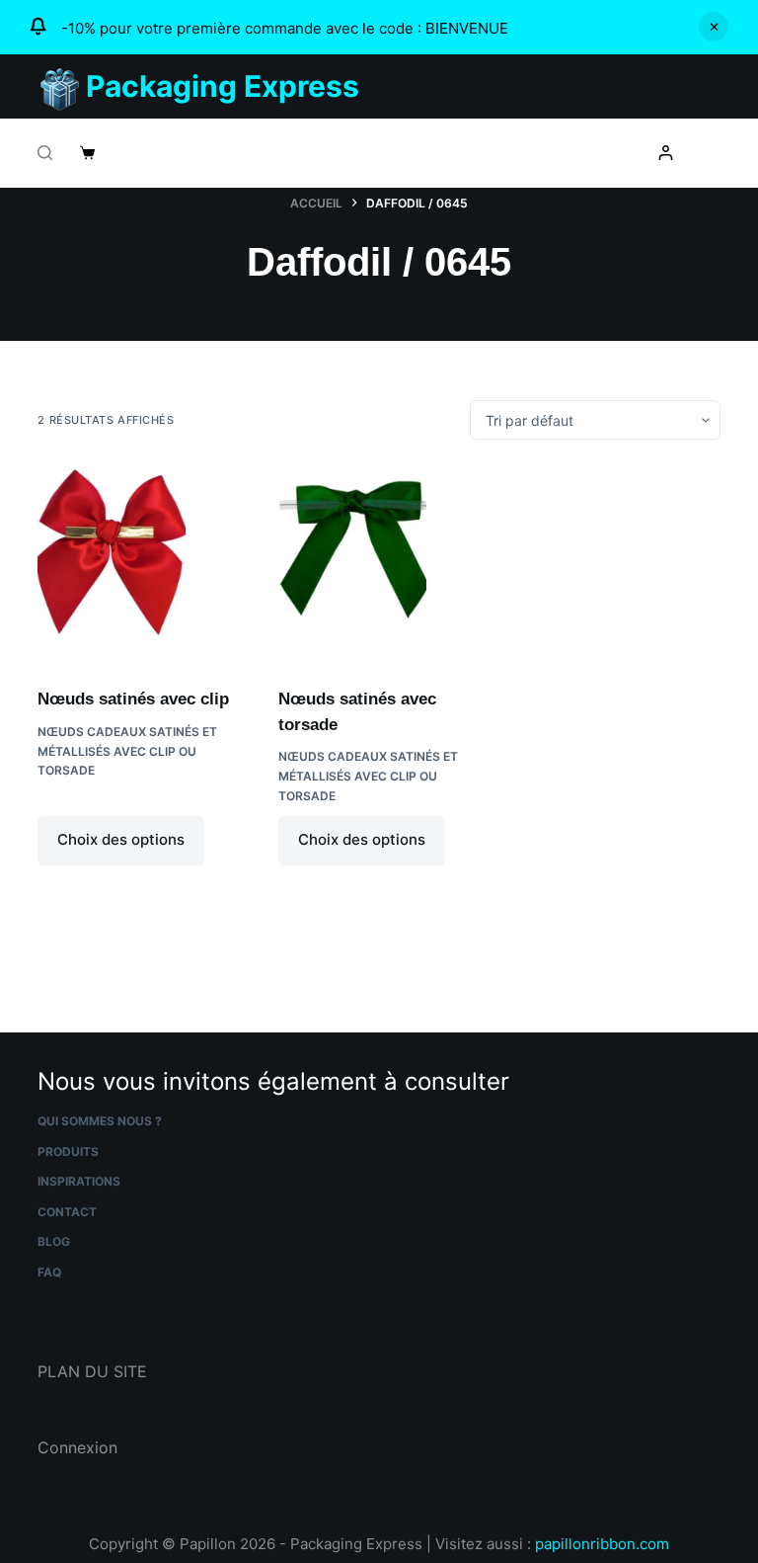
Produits (68, 1151)
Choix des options (121, 839)
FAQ (49, 1272)
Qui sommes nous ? (100, 1120)
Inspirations (79, 1181)
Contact (67, 1211)
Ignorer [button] (713, 26)
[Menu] (711, 153)
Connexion (77, 1447)
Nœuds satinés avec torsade (357, 712)
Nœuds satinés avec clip (133, 699)
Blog (54, 1241)
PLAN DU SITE (92, 1371)
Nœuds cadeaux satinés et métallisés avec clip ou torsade (127, 751)
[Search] (45, 152)
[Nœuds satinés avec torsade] (379, 563)
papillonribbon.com (602, 1543)
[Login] (665, 152)
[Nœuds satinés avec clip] (138, 563)
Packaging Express (222, 86)
